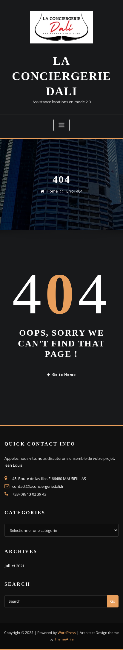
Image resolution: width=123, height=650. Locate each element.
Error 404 (74, 191)
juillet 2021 (14, 565)
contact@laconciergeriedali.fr (38, 486)
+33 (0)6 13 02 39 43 (29, 494)
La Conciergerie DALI (61, 75)
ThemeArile (64, 639)
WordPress (67, 632)
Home (52, 191)
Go (112, 601)
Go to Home (64, 374)
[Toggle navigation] (61, 125)
